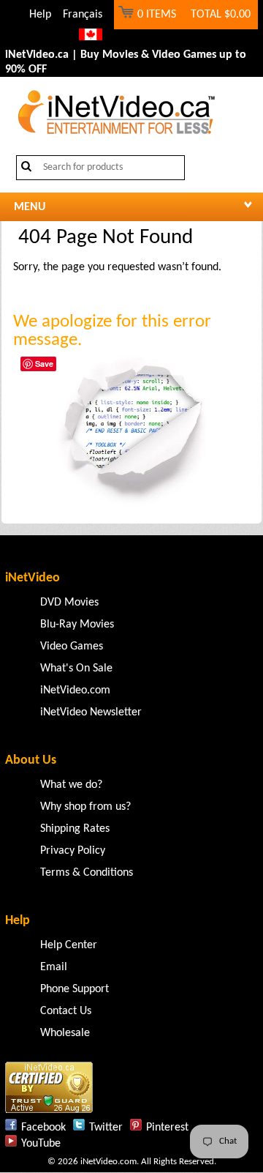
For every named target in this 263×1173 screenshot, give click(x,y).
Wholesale (65, 1033)
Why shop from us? (85, 807)
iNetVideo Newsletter (91, 712)
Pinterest (167, 1127)
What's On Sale (76, 668)
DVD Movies (69, 602)
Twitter (106, 1127)
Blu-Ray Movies (77, 624)
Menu (29, 207)
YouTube (41, 1144)
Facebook (43, 1127)
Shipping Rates (75, 829)
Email (53, 967)
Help (40, 15)
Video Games (71, 646)
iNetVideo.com (75, 690)
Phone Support (74, 989)
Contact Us (65, 1011)
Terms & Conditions (86, 873)
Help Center (68, 945)
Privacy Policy (72, 851)
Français (82, 15)
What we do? (71, 785)
